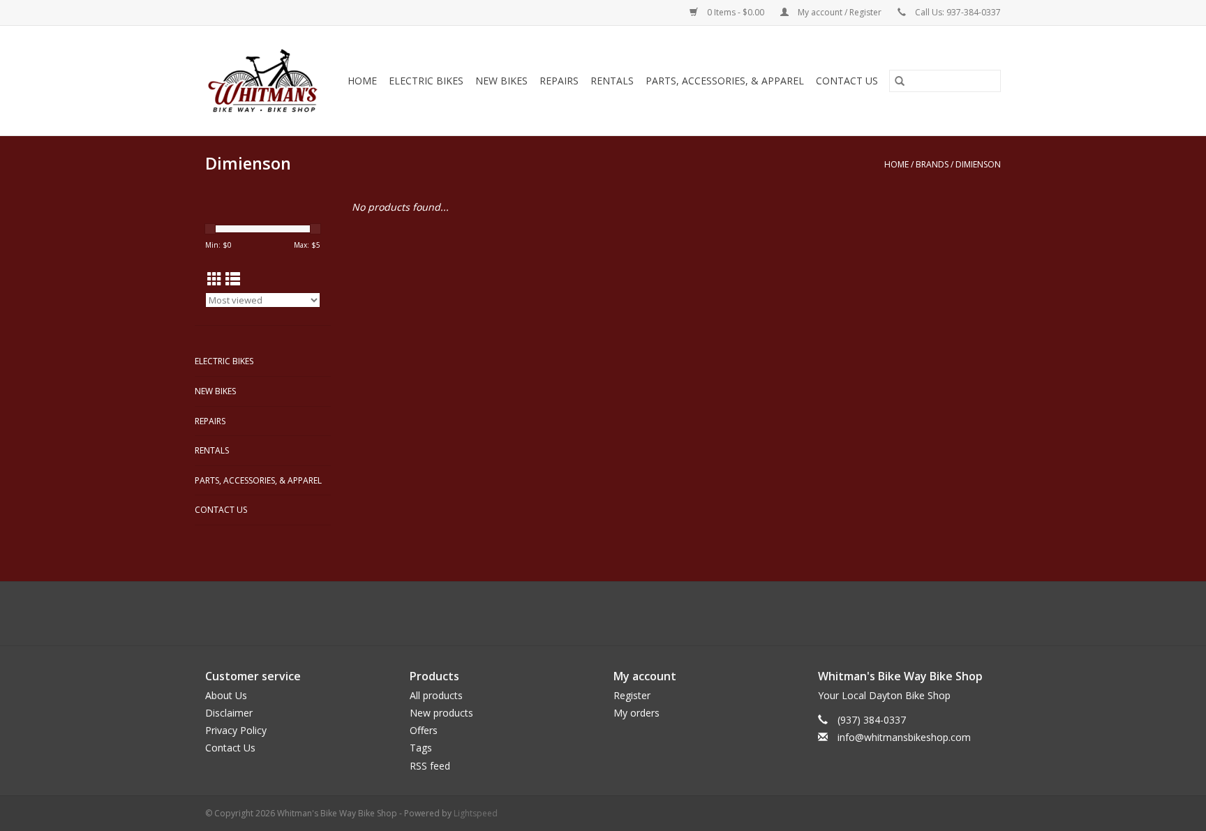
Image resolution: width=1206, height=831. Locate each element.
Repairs (559, 80)
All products (436, 695)
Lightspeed (476, 813)
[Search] (899, 81)
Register (631, 695)
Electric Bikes (426, 80)
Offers (424, 730)
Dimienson (978, 164)
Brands (932, 164)
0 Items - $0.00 (735, 12)
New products (441, 712)
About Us (226, 695)
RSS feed (430, 765)
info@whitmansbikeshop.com (904, 737)
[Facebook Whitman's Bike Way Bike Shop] (603, 613)
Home (362, 80)
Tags (421, 747)
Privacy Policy (236, 730)
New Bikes (501, 80)
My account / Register (840, 12)
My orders (636, 712)
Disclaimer (229, 712)
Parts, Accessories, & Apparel (725, 80)
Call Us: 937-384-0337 (958, 12)
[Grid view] (214, 279)
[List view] (232, 279)
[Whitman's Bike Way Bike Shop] (264, 80)
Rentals (612, 80)
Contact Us (847, 80)
